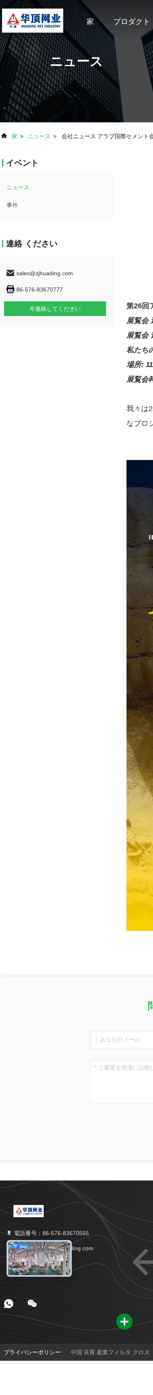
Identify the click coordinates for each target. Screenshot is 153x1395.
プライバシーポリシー (32, 1352)
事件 (12, 205)
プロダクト (131, 22)
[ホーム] (32, 20)
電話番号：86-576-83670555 (50, 1233)
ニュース (39, 136)
